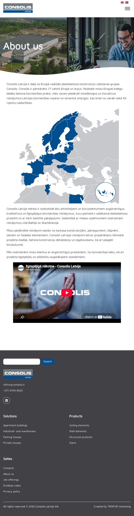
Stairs (72, 442)
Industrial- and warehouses (19, 431)
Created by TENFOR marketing (112, 506)
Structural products (80, 437)
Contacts (8, 468)
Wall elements (77, 431)
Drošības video (12, 485)
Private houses (12, 442)
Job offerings (11, 479)
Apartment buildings (15, 425)
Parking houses (12, 437)
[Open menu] (127, 9)
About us (8, 473)
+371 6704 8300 (13, 390)
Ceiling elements (79, 425)
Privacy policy (11, 491)
